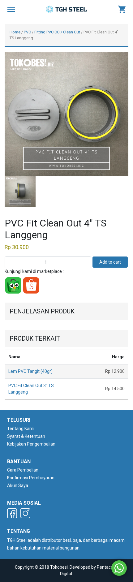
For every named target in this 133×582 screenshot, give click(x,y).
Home (15, 32)
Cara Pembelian (22, 470)
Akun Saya (17, 485)
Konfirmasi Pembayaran (30, 477)
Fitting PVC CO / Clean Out (57, 32)
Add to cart (110, 262)
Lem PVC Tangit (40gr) (30, 371)
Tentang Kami (20, 428)
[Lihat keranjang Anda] (122, 9)
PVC (27, 32)
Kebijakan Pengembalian (31, 444)
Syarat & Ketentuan (26, 436)
